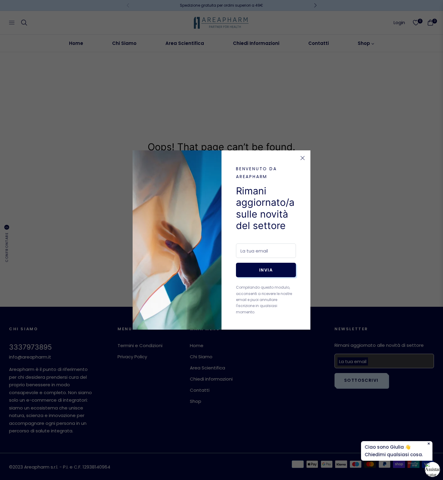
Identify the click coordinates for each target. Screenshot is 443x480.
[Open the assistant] (432, 469)
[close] (302, 158)
